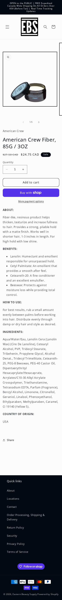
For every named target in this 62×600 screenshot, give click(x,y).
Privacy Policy (16, 544)
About (10, 490)
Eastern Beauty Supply (25, 594)
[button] (7, 27)
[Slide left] (23, 122)
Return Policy (15, 527)
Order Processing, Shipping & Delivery (26, 517)
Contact (12, 506)
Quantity (8, 162)
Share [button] (10, 440)
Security (12, 535)
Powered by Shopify (47, 594)
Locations (13, 498)
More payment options (31, 201)
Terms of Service (17, 551)
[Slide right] (39, 122)
